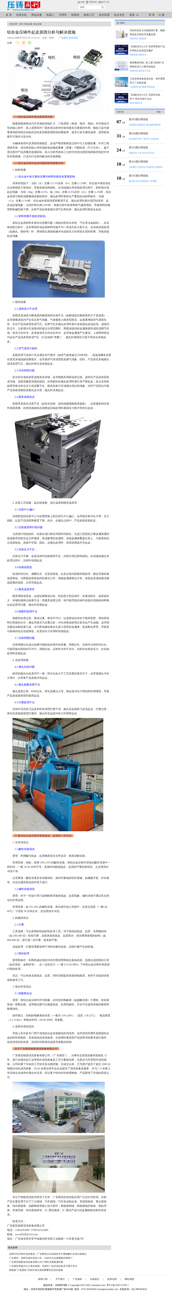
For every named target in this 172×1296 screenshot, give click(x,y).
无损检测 (142, 38)
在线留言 (94, 1279)
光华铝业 (141, 167)
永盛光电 (154, 139)
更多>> (160, 112)
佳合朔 (138, 181)
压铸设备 (151, 87)
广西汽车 (146, 139)
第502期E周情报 (138, 161)
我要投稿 (93, 2)
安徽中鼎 (133, 153)
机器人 (50, 14)
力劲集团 (134, 87)
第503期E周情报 (138, 147)
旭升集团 (142, 87)
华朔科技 (159, 167)
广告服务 (77, 1279)
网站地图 (129, 1279)
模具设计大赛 (144, 71)
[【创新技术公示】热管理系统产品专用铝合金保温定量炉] (121, 54)
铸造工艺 (89, 14)
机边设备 (38, 24)
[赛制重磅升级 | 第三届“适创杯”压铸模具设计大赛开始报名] (121, 70)
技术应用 (104, 14)
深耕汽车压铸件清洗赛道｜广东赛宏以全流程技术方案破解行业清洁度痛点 (48, 1254)
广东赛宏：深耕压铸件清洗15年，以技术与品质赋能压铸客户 (41, 1258)
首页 (21, 24)
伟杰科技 (134, 38)
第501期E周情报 (138, 175)
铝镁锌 (75, 14)
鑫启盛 (132, 181)
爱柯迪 (158, 125)
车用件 (63, 14)
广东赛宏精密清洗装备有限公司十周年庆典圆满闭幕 (36, 1262)
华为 (144, 153)
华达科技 (150, 167)
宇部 (139, 139)
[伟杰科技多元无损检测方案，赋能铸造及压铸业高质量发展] (121, 38)
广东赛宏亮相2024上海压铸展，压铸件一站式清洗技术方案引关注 (43, 1266)
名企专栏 (119, 14)
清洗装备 (73, 38)
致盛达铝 (141, 125)
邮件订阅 (105, 2)
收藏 (82, 2)
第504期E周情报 (138, 133)
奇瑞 (132, 103)
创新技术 (142, 55)
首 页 (9, 14)
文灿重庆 (133, 125)
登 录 (152, 14)
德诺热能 (134, 55)
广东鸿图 (152, 181)
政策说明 (112, 1279)
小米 (139, 153)
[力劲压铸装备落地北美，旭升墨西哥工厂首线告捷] (121, 86)
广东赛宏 (63, 38)
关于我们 (60, 1279)
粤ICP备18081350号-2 (117, 1285)
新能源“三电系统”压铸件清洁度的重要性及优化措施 (36, 1270)
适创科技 (134, 71)
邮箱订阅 (43, 1279)
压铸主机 (21, 14)
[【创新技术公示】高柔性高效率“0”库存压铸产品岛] (121, 102)
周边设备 (36, 14)
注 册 (161, 14)
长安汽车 (150, 153)
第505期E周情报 (138, 119)
